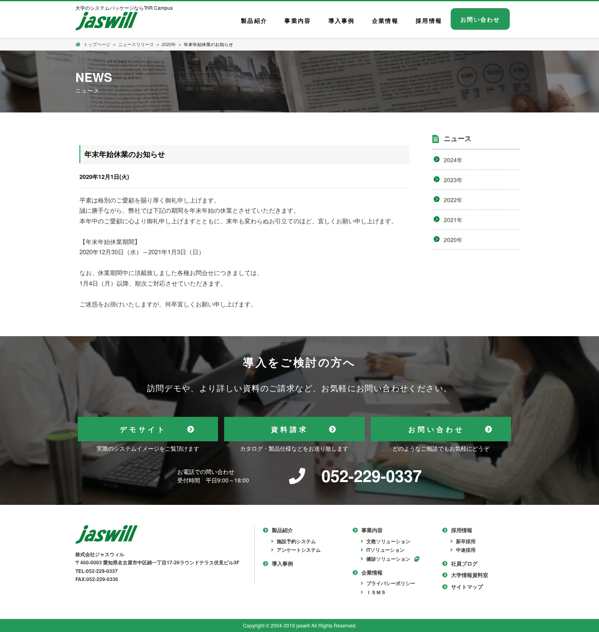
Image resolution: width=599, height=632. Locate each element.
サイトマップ (466, 586)
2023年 (453, 180)
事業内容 (371, 530)
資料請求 (289, 429)
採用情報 (460, 530)
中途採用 (465, 549)
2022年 (453, 200)
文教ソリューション (387, 541)
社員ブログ (463, 563)
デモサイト (143, 429)
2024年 (453, 160)
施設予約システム (295, 541)
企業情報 (371, 572)
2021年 (453, 220)
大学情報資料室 (468, 575)
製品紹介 (281, 530)
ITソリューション (385, 549)
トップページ (96, 44)
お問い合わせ (436, 429)
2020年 (169, 44)
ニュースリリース (136, 44)
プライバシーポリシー (390, 583)
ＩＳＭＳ (375, 592)
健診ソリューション (387, 558)
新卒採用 (465, 541)
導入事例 (281, 563)
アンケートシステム (298, 549)
